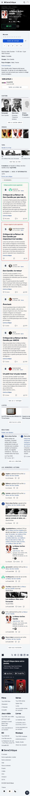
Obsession (5, 704)
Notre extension (6, 760)
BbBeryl (8, 483)
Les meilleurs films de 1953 (13, 543)
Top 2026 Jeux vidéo (8, 716)
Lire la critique (7, 215)
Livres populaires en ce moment (21, 728)
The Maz (8, 586)
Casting (4, 96)
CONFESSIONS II (21, 739)
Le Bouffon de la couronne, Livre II (21, 723)
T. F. (7, 612)
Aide (3, 763)
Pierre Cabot (9, 637)
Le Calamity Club (20, 720)
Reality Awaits (20, 742)
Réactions (5, 430)
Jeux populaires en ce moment (7, 728)
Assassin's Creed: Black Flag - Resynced (7, 723)
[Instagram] (18, 655)
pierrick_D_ (15, 189)
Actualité (4, 710)
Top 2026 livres (20, 717)
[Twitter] (12, 655)
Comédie (14, 7)
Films (10, 7)
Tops (3, 145)
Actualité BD (5, 745)
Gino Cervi (15, 113)
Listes (4, 405)
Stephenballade (16, 368)
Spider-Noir (19, 703)
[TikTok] (21, 655)
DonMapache (10, 577)
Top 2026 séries (20, 701)
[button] (27, 2)
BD (3, 733)
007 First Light (6, 719)
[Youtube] (27, 655)
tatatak (8, 493)
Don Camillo (10, 59)
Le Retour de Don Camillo (7, 8)
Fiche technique (6, 65)
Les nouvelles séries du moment (21, 709)
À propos (4, 754)
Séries (18, 698)
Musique (19, 733)
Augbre (8, 473)
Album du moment (21, 745)
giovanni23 (9, 567)
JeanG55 (14, 265)
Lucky (17, 706)
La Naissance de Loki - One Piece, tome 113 (8, 742)
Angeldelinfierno (11, 528)
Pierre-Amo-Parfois (11, 503)
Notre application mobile (9, 757)
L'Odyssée (4, 707)
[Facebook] (15, 655)
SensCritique (4, 7)
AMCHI (14, 332)
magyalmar (15, 298)
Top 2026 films (6, 701)
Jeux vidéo (6, 713)
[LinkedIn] (24, 655)
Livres (18, 713)
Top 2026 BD (5, 736)
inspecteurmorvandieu (18, 228)
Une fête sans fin (7, 738)
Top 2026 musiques (21, 736)
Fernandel (5, 113)
